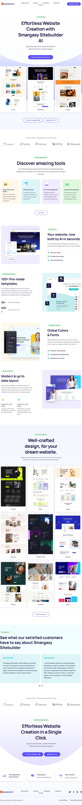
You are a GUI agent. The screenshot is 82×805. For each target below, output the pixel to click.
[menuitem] (25, 3)
